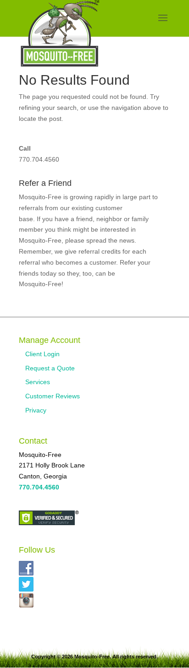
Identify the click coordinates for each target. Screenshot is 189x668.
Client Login (42, 354)
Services (37, 382)
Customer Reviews (52, 396)
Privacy (35, 410)
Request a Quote (50, 368)
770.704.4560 (39, 159)
